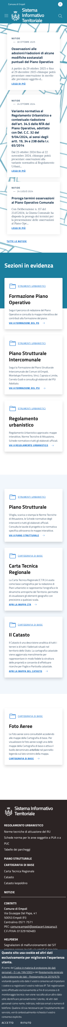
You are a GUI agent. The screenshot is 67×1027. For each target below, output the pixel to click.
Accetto (8, 1022)
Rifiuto (25, 1022)
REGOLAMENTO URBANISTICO (23, 825)
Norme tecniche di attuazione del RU (27, 831)
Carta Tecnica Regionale (19, 871)
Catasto (9, 877)
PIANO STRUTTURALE (18, 858)
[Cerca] (60, 16)
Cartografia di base (30, 556)
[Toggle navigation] (6, 15)
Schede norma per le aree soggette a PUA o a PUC (32, 840)
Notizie (9, 892)
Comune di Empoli (16, 4)
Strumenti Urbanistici (32, 286)
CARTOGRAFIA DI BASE (19, 865)
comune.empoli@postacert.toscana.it (33, 926)
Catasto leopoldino (15, 883)
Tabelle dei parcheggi (17, 849)
